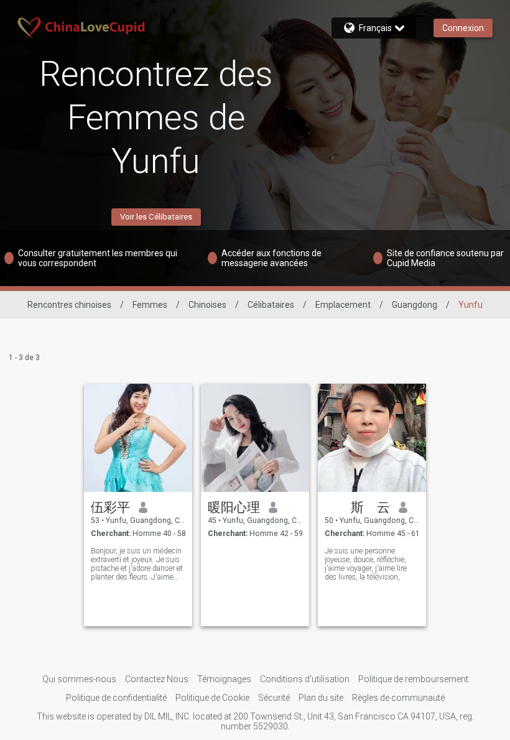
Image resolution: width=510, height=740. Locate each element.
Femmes (149, 305)
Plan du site (321, 698)
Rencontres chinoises (69, 305)
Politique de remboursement (413, 679)
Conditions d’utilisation (305, 679)
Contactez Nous (156, 679)
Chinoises (207, 305)
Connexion (463, 28)
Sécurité (274, 698)
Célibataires (271, 305)
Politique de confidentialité (116, 698)
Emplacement (343, 305)
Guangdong (414, 305)
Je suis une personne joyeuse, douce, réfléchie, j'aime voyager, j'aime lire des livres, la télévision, (366, 564)
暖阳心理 (234, 507)
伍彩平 (110, 507)
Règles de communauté (398, 698)
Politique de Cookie (212, 698)
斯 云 (357, 507)
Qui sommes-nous (79, 679)
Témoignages (224, 679)
